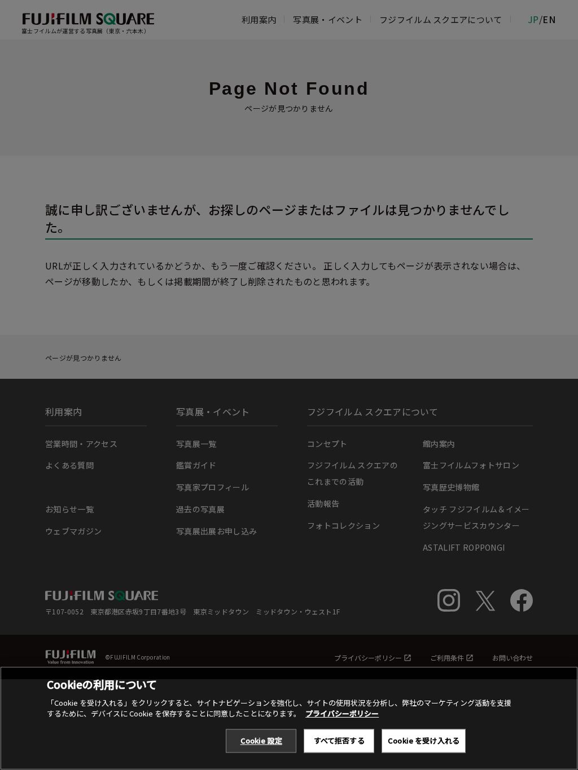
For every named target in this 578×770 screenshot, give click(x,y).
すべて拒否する (339, 740)
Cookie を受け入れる (423, 740)
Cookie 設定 (261, 740)
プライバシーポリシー (342, 713)
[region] (289, 718)
